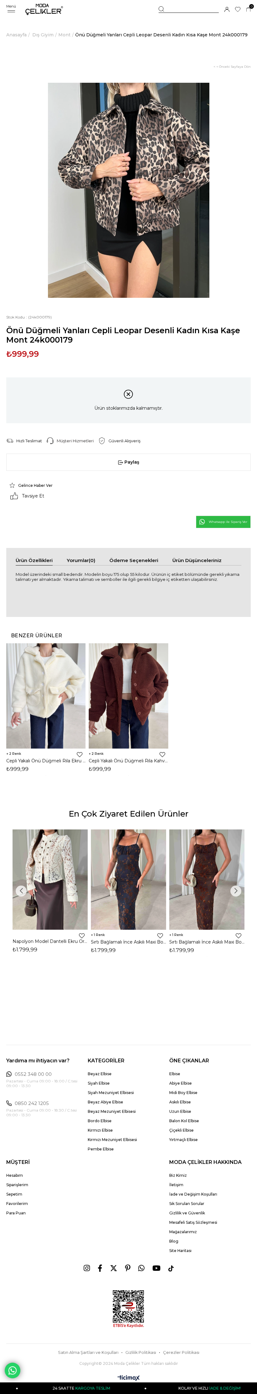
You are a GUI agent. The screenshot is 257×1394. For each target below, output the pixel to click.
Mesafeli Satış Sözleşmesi (193, 1222)
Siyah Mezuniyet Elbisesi (111, 1092)
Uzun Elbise (180, 1111)
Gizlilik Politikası (140, 1352)
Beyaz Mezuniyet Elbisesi (112, 1111)
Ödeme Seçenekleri (133, 560)
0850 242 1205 (32, 1103)
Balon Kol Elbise (184, 1120)
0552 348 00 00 (33, 1074)
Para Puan (16, 1213)
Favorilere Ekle (79, 754)
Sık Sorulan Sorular (186, 1203)
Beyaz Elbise (100, 1073)
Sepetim (14, 1194)
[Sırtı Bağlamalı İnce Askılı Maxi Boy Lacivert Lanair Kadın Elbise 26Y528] (128, 879)
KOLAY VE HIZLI (177, 1388)
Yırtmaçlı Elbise (183, 1139)
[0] (248, 9)
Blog (173, 1241)
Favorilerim (17, 1203)
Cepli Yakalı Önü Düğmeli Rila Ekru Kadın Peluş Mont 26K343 (46, 761)
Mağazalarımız (183, 1231)
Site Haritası (180, 1250)
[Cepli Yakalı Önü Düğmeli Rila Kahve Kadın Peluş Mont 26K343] (128, 696)
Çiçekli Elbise (181, 1130)
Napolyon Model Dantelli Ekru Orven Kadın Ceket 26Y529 (50, 941)
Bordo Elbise (100, 1120)
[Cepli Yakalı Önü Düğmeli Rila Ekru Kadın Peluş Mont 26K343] (46, 696)
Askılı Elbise (180, 1102)
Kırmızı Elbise (100, 1130)
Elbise (174, 1073)
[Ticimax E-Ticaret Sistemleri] (129, 1378)
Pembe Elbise (101, 1149)
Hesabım (14, 1175)
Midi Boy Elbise (183, 1092)
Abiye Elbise (180, 1083)
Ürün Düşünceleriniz (197, 560)
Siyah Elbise (99, 1083)
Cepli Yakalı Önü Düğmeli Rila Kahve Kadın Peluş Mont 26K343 (128, 761)
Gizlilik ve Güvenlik (187, 1213)
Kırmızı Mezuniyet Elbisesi (112, 1139)
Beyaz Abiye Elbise (105, 1102)
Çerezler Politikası (181, 1352)
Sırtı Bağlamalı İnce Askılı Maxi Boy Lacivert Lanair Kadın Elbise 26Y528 (128, 942)
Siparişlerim (17, 1184)
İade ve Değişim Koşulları (193, 1194)
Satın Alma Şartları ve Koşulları (88, 1352)
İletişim (176, 1184)
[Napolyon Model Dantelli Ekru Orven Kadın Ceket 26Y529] (50, 879)
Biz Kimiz (178, 1175)
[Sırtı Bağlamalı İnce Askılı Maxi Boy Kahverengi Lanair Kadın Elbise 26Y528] (206, 879)
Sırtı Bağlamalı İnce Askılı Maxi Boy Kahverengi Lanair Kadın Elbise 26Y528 (206, 942)
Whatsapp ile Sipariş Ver (228, 522)
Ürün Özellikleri (34, 560)
